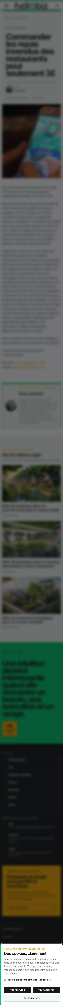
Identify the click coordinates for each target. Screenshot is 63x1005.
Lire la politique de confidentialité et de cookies (27, 980)
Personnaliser (32, 998)
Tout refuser (17, 990)
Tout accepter (46, 990)
